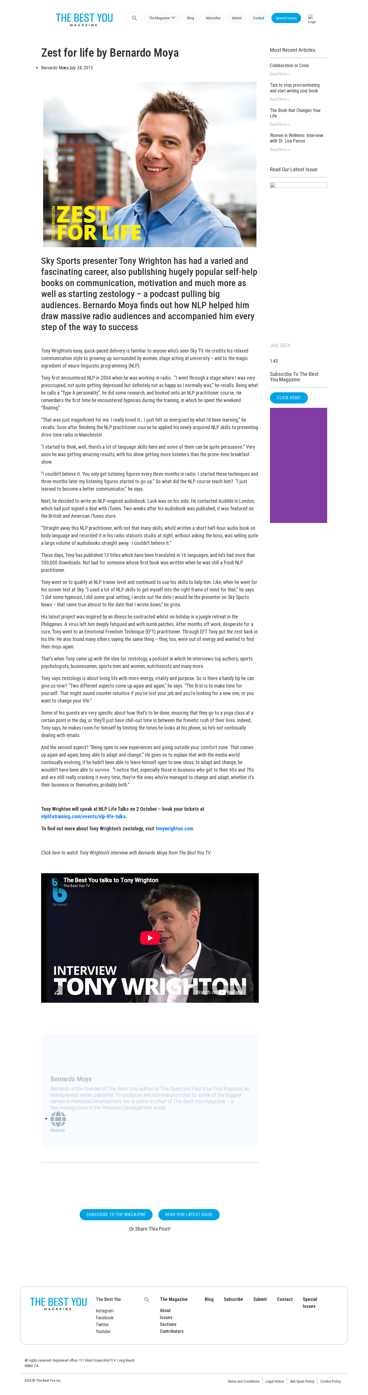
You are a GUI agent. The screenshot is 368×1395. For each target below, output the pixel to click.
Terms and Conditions (243, 1381)
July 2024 (280, 345)
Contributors (172, 1331)
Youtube (103, 1331)
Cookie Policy (330, 1381)
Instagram (105, 1311)
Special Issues (286, 18)
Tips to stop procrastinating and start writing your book (295, 87)
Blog (190, 18)
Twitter (102, 1324)
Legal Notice (275, 1381)
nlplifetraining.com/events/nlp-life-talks (83, 816)
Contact (258, 18)
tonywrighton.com (174, 828)
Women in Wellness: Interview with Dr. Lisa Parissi (296, 138)
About (165, 1310)
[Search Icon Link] (134, 18)
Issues (166, 1317)
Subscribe (213, 18)
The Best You (108, 1299)
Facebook (105, 1317)
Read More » (280, 74)
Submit (236, 18)
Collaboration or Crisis (289, 65)
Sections (168, 1324)
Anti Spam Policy (302, 1381)
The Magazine (159, 18)
